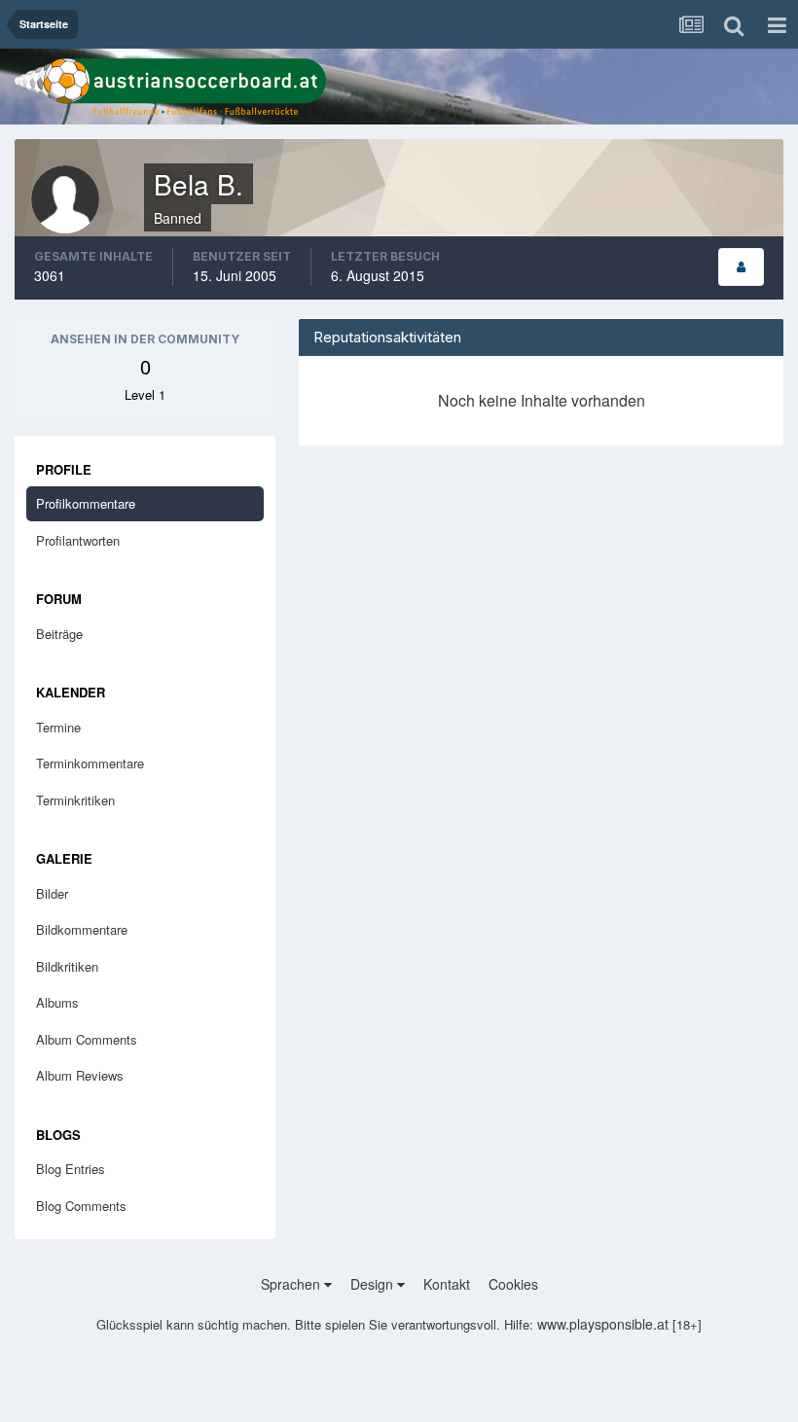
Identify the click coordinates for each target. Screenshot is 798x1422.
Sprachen (292, 1284)
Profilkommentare (85, 503)
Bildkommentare (81, 929)
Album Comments (86, 1039)
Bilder (52, 893)
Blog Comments (81, 1205)
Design (373, 1284)
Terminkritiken (75, 800)
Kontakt (446, 1284)
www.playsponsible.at (603, 1323)
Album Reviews (80, 1075)
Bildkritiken (67, 966)
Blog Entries (70, 1168)
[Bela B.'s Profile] (741, 267)
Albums (57, 1002)
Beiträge (59, 633)
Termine (58, 727)
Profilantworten (78, 540)
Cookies (513, 1284)
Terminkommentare (90, 763)
